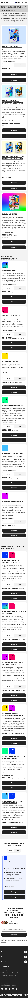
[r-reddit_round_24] (16, 989)
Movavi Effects (11, 315)
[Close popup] (26, 8)
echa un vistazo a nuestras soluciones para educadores (15, 20)
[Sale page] (19, 2)
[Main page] (5, 2)
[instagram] (6, 989)
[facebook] (2, 989)
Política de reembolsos (6, 978)
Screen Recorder (12, 406)
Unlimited (9, 214)
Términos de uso (20, 970)
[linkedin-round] (9, 989)
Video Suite (10, 101)
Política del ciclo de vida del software (14, 972)
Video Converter (12, 453)
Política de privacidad (10, 10)
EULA (2, 972)
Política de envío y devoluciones (8, 975)
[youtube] (13, 989)
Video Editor (12, 47)
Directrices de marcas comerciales (9, 980)
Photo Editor (12, 103)
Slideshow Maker (12, 501)
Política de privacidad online (7, 970)
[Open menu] (26, 2)
